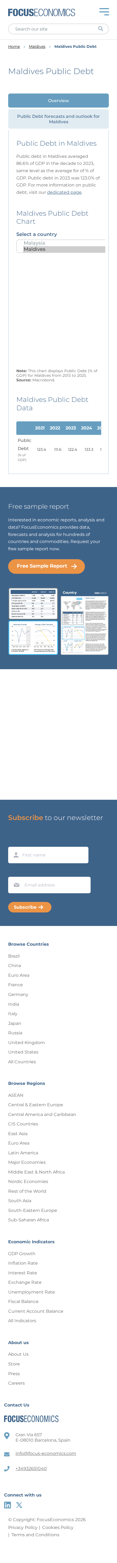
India (13, 1004)
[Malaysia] (65, 243)
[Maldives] (65, 249)
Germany (18, 994)
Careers (16, 1383)
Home (14, 46)
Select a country (36, 234)
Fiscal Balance (23, 1301)
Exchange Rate (25, 1282)
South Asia (19, 1200)
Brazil (14, 956)
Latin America (23, 1152)
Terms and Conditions (35, 1534)
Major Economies (27, 1162)
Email (15, 872)
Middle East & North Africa (36, 1172)
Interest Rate (22, 1272)
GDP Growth (21, 1253)
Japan (14, 1023)
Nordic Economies (28, 1181)
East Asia (17, 1133)
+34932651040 (31, 1468)
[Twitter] (19, 1505)
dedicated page (64, 192)
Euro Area (18, 975)
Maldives (37, 46)
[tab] (58, 101)
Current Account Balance (35, 1311)
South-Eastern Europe (32, 1210)
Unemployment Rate (31, 1292)
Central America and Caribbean (42, 1114)
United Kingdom (26, 1042)
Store (14, 1364)
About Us (18, 1354)
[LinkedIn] (7, 1505)
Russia (15, 1032)
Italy (12, 1013)
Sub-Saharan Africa (28, 1219)
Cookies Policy (57, 1527)
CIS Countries (23, 1124)
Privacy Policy (23, 1527)
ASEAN (15, 1095)
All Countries (22, 1061)
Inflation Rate (23, 1263)
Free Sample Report (42, 566)
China (14, 965)
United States (23, 1052)
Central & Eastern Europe (35, 1104)
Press (14, 1373)
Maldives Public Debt (75, 46)
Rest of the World (27, 1191)
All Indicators (22, 1320)
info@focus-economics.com (46, 1453)
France (15, 984)
